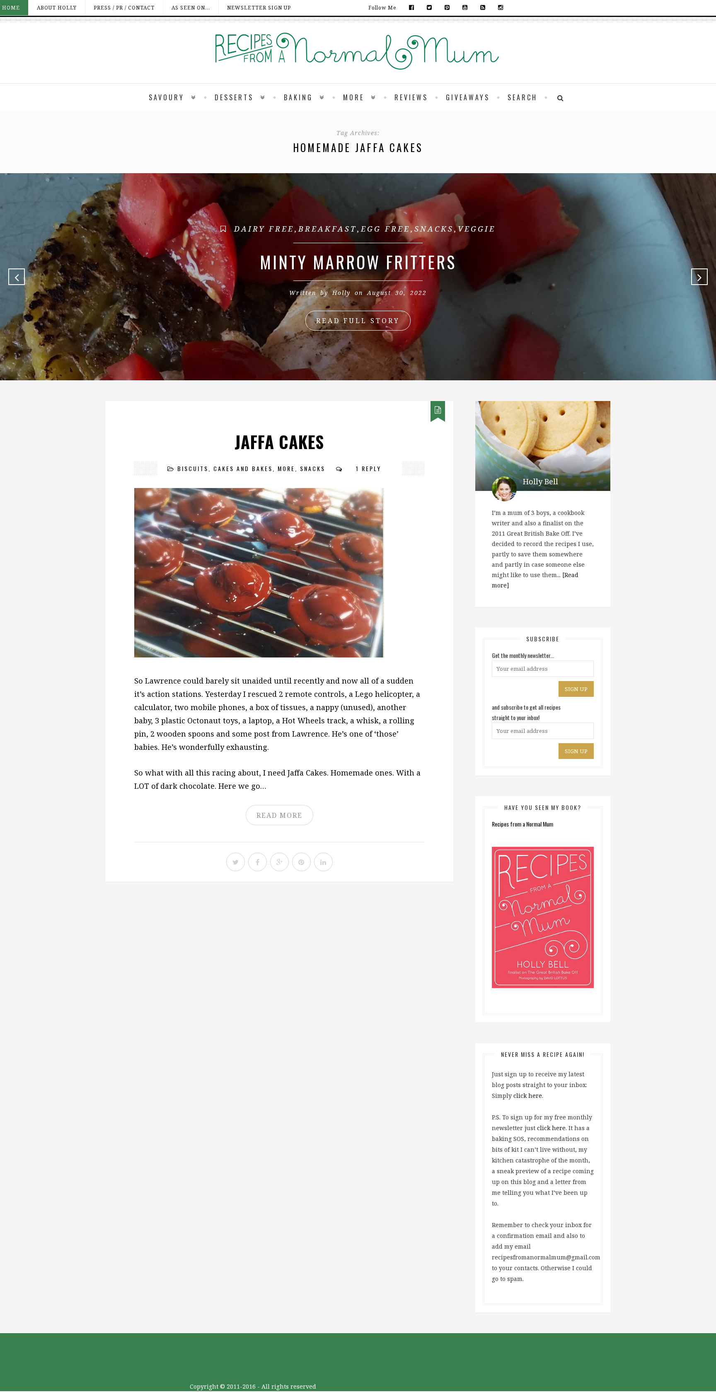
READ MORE (279, 815)
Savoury (166, 97)
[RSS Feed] (483, 7)
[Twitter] (429, 7)
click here (527, 1096)
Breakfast (327, 229)
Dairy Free (264, 229)
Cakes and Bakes (243, 468)
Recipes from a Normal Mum (522, 823)
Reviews (411, 97)
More (353, 97)
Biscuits (192, 468)
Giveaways (468, 97)
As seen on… (191, 7)
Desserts (234, 97)
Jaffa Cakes (279, 441)
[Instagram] (499, 7)
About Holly (57, 7)
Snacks (434, 229)
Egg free (385, 229)
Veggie (477, 229)
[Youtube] (465, 7)
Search (522, 97)
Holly (341, 293)
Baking (298, 97)
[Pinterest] (447, 7)
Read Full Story (358, 320)
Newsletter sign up (259, 7)
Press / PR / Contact (124, 7)
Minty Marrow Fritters (358, 261)
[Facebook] (412, 7)
